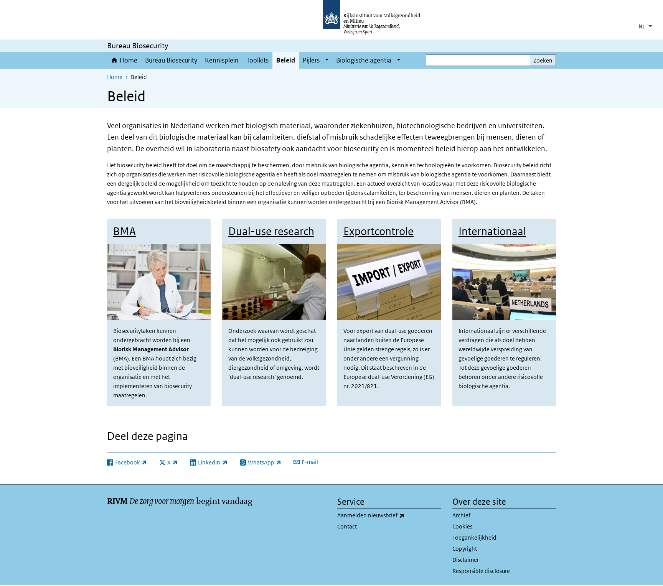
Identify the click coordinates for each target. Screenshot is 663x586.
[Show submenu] (327, 60)
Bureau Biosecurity (171, 60)
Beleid (285, 60)
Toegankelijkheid (474, 537)
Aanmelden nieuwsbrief (387, 515)
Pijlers (311, 60)
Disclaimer (465, 559)
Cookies (462, 526)
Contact (347, 526)
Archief (461, 515)
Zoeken (542, 60)
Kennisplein (222, 60)
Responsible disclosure (481, 570)
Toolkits (257, 60)
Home (128, 60)
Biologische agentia (363, 60)
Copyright (464, 548)
